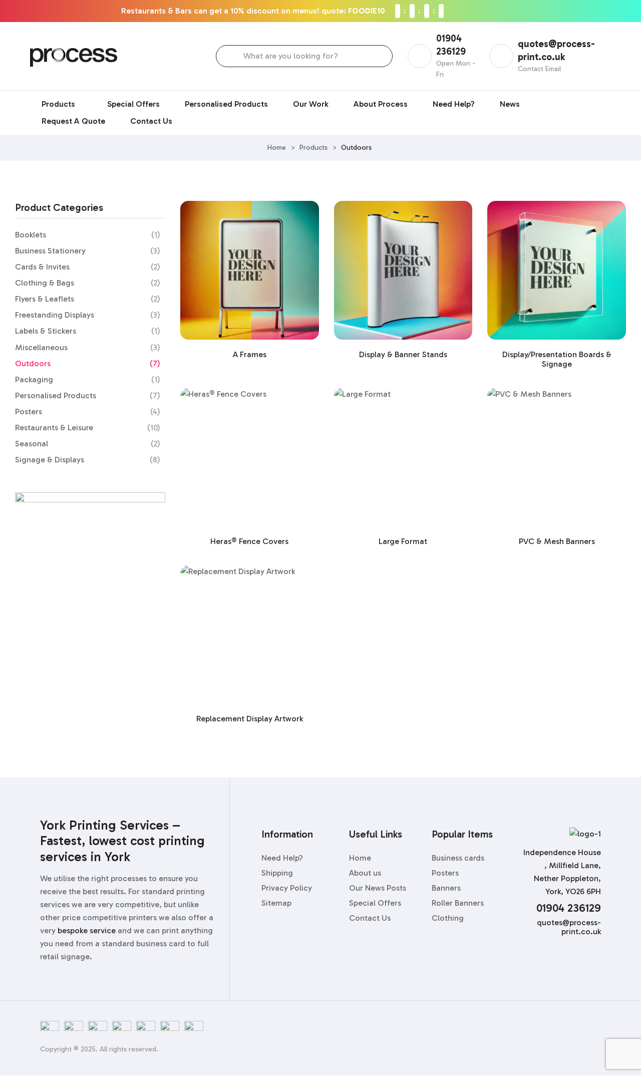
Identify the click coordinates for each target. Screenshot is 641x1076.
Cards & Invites (42, 267)
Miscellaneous (41, 347)
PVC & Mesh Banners (557, 541)
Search (233, 56)
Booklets (30, 234)
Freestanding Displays (54, 315)
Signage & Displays (49, 459)
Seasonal (31, 443)
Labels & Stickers (45, 331)
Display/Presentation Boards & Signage (556, 359)
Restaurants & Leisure (54, 427)
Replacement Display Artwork (249, 718)
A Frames (249, 354)
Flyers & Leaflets (44, 299)
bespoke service (87, 930)
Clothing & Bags (44, 283)
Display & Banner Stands (403, 354)
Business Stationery (50, 250)
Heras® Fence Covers (249, 541)
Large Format (403, 541)
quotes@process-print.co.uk (569, 927)
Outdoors (33, 363)
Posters (28, 411)
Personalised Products (55, 395)
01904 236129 (568, 908)
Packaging (34, 379)
